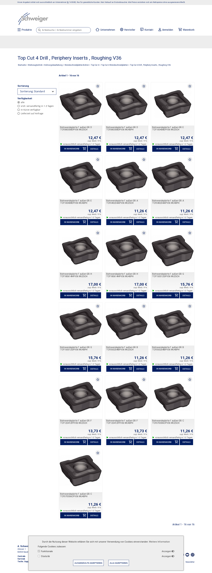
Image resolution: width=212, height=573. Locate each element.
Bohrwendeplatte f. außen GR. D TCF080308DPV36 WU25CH (76, 128)
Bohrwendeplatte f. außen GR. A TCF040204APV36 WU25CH (122, 201)
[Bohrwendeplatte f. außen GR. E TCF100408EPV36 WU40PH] (81, 177)
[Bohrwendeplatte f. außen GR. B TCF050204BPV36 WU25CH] (127, 324)
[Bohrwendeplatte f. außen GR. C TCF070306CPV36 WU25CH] (173, 397)
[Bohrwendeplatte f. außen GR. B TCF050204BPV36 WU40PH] (173, 324)
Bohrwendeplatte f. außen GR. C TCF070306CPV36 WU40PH (76, 495)
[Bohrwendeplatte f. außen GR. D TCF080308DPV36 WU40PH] (127, 104)
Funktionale (47, 551)
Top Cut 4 (95, 65)
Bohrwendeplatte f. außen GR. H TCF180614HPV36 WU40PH (122, 275)
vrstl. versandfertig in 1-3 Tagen (37, 106)
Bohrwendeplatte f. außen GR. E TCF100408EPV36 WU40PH (76, 201)
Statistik (45, 556)
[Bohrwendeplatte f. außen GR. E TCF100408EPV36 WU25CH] (173, 104)
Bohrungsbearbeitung (53, 65)
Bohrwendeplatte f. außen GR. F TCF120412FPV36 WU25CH (76, 421)
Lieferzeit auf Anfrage (32, 113)
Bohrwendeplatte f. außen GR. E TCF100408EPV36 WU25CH (168, 128)
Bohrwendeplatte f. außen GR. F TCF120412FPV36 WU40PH (122, 421)
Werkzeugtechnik (35, 65)
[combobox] (37, 91)
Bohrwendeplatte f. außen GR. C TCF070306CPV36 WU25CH (168, 421)
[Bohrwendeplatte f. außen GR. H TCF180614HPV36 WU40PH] (127, 251)
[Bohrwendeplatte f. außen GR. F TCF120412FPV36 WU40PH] (127, 397)
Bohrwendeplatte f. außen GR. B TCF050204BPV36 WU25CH (122, 348)
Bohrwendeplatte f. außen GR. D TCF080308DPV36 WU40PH (122, 128)
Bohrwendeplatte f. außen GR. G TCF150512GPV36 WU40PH (76, 348)
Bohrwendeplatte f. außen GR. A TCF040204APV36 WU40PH (168, 201)
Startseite (22, 65)
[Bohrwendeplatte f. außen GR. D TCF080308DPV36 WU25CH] (81, 104)
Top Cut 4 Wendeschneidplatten (114, 65)
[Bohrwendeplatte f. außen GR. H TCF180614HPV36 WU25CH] (81, 251)
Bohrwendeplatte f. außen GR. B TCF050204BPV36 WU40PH (168, 348)
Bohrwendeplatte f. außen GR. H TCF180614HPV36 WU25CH (76, 275)
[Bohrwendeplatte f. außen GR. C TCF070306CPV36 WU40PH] (81, 471)
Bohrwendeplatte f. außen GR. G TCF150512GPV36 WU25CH (168, 275)
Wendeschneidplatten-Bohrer (77, 65)
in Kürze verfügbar (30, 109)
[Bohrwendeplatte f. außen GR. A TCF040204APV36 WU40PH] (173, 177)
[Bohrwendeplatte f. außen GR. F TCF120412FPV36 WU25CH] (81, 397)
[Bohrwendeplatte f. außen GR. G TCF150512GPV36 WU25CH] (173, 251)
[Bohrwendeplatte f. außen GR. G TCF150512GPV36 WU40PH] (81, 324)
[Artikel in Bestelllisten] (97, 85)
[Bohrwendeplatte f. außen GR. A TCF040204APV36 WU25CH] (127, 177)
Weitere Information (159, 541)
